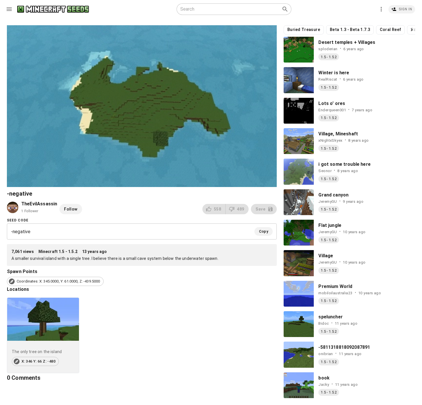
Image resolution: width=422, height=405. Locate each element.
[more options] (381, 9)
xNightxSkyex (330, 140)
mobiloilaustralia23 (335, 293)
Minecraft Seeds (53, 9)
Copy (263, 231)
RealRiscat (327, 79)
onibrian (325, 354)
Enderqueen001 (332, 110)
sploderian (327, 49)
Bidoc (323, 323)
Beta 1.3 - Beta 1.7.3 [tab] (350, 29)
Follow (70, 209)
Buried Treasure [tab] (303, 29)
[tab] (43, 335)
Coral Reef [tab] (390, 29)
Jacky (323, 384)
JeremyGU (327, 201)
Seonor (325, 171)
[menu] (9, 9)
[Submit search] (285, 9)
